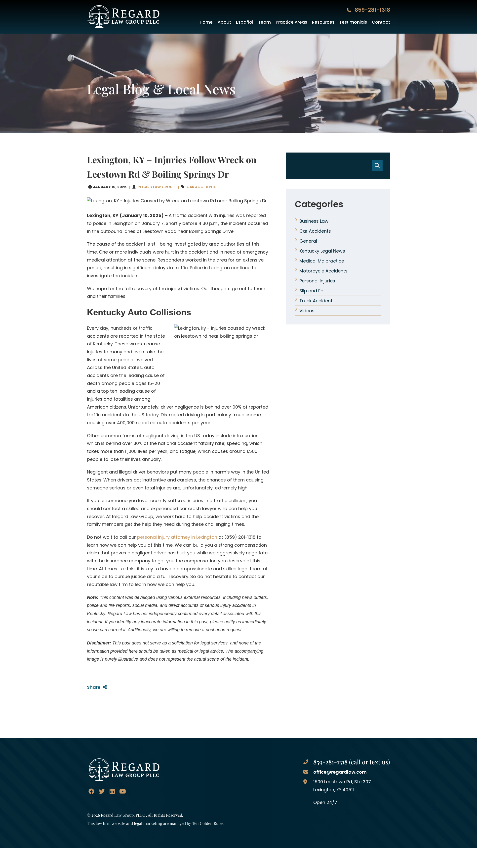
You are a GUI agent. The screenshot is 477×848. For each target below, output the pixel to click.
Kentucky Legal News (322, 251)
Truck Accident (315, 301)
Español (244, 22)
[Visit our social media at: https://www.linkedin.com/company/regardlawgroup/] (112, 791)
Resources (323, 22)
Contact (381, 22)
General (308, 241)
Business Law (313, 221)
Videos (307, 311)
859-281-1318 (372, 10)
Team (264, 22)
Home (206, 22)
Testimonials (353, 22)
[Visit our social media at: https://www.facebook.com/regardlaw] (91, 791)
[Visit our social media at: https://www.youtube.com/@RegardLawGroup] (122, 791)
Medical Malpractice (321, 261)
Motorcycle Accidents (323, 271)
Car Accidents (201, 186)
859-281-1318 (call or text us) (351, 762)
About (224, 22)
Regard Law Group (156, 186)
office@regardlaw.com (340, 772)
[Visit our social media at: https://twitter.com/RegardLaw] (101, 791)
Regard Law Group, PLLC (123, 815)
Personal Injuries (317, 281)
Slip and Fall (312, 291)
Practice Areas (291, 22)
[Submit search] (377, 165)
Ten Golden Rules (207, 823)
